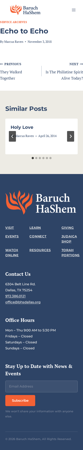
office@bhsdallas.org (23, 302)
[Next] (70, 136)
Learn (35, 228)
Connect (37, 236)
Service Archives (13, 22)
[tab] (33, 158)
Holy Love (22, 127)
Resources (40, 250)
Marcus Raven (13, 42)
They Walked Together (11, 71)
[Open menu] (73, 9)
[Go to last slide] (12, 136)
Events (12, 236)
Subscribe (20, 400)
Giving (68, 228)
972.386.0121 (15, 296)
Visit (9, 228)
